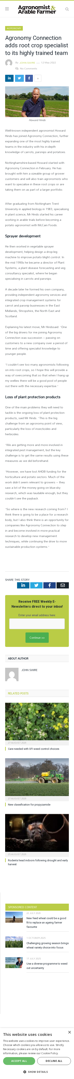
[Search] (67, 9)
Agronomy (14, 28)
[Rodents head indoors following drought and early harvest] (37, 835)
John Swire (27, 62)
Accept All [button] (19, 1061)
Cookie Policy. (49, 1053)
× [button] (69, 1032)
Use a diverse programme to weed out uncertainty (47, 966)
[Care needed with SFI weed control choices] (37, 724)
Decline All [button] (54, 1061)
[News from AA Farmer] (37, 8)
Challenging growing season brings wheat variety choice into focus (48, 945)
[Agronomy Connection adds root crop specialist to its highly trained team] (37, 102)
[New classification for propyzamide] (37, 779)
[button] (37, 1071)
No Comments (28, 68)
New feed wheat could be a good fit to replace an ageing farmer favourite (46, 922)
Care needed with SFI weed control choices (33, 748)
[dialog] (37, 1053)
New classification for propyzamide (29, 804)
